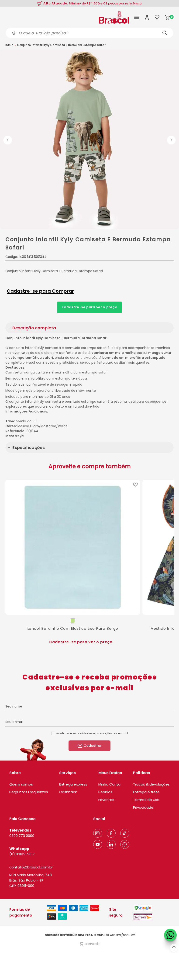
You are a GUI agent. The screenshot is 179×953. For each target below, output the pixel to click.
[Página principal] (114, 17)
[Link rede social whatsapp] (124, 844)
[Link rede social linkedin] (111, 844)
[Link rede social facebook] (111, 833)
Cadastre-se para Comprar (40, 291)
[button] (174, 948)
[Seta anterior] (7, 140)
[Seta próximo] (171, 140)
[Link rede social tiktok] (124, 833)
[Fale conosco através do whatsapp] (170, 935)
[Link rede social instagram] (97, 833)
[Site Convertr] (89, 944)
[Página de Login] (147, 17)
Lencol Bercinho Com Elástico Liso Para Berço (72, 628)
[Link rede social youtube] (97, 844)
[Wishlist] (157, 17)
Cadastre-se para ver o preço (89, 307)
